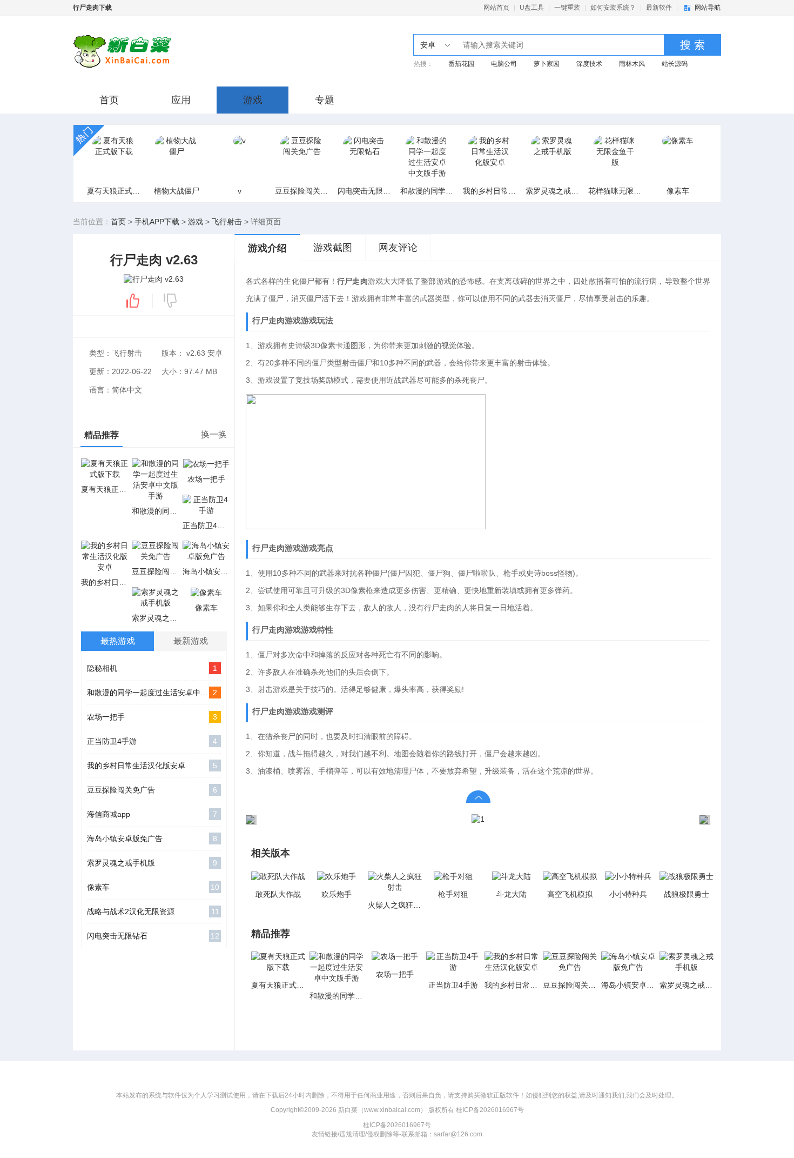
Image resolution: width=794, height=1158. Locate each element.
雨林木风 (632, 64)
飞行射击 (227, 221)
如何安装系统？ (613, 7)
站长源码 (675, 64)
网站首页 (496, 7)
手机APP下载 (156, 221)
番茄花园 (461, 64)
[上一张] (362, 819)
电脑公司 (504, 64)
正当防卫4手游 (152, 741)
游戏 (253, 100)
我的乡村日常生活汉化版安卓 (152, 765)
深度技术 (589, 64)
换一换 (214, 434)
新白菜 (160, 51)
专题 (324, 100)
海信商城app (152, 814)
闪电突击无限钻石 (153, 935)
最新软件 (659, 7)
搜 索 (692, 45)
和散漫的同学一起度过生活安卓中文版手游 (154, 692)
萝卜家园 (547, 64)
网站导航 (708, 7)
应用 (181, 100)
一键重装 (567, 7)
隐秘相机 (152, 668)
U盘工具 (532, 7)
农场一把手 (152, 717)
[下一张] (594, 819)
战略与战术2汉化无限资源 (153, 911)
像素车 (153, 887)
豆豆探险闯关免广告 (152, 790)
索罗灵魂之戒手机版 (152, 862)
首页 (109, 100)
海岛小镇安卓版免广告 (152, 838)
